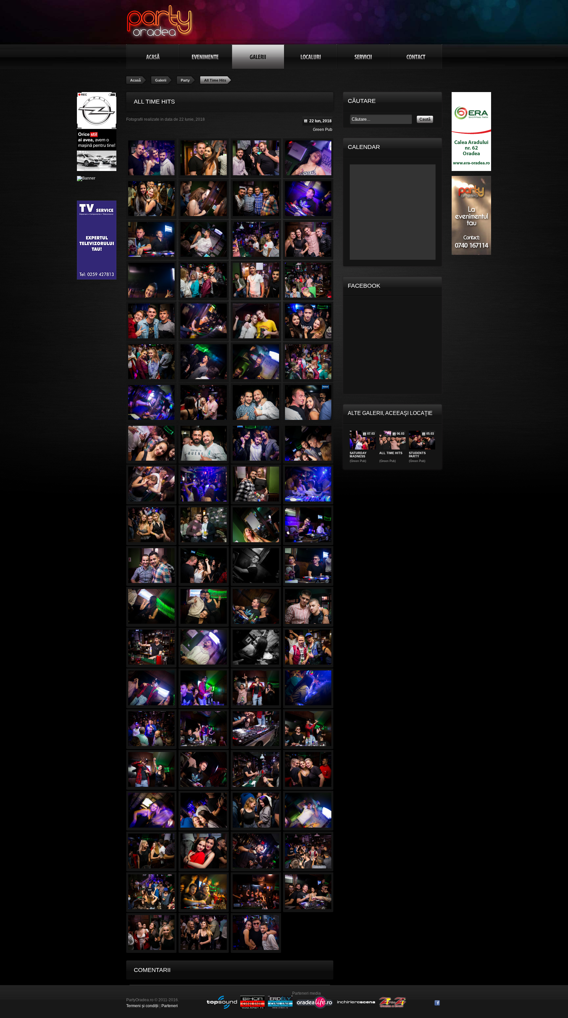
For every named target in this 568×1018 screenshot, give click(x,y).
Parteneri (169, 1006)
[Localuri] (311, 56)
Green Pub (322, 129)
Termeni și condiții (142, 1006)
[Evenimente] (205, 56)
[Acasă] (153, 56)
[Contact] (416, 56)
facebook (437, 1003)
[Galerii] (258, 56)
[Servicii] (363, 56)
